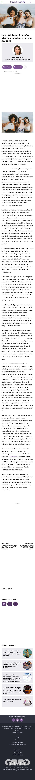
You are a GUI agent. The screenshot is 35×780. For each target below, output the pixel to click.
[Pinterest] (15, 604)
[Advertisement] (17, 92)
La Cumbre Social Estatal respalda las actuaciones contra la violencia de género (26, 547)
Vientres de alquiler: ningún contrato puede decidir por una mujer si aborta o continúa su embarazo (12, 653)
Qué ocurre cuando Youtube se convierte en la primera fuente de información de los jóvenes (9, 547)
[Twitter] (4, 604)
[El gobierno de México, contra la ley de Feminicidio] (27, 701)
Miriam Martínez (17, 57)
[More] (25, 67)
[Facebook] (9, 604)
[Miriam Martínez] (17, 50)
